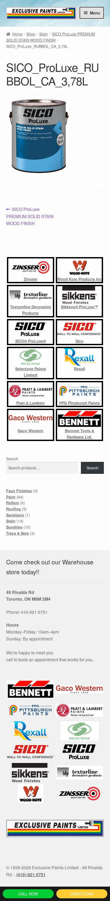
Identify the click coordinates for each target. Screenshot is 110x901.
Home (17, 34)
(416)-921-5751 (31, 874)
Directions (81, 893)
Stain (43, 34)
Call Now (28, 893)
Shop (30, 34)
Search (12, 458)
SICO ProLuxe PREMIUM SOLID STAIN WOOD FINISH (30, 216)
